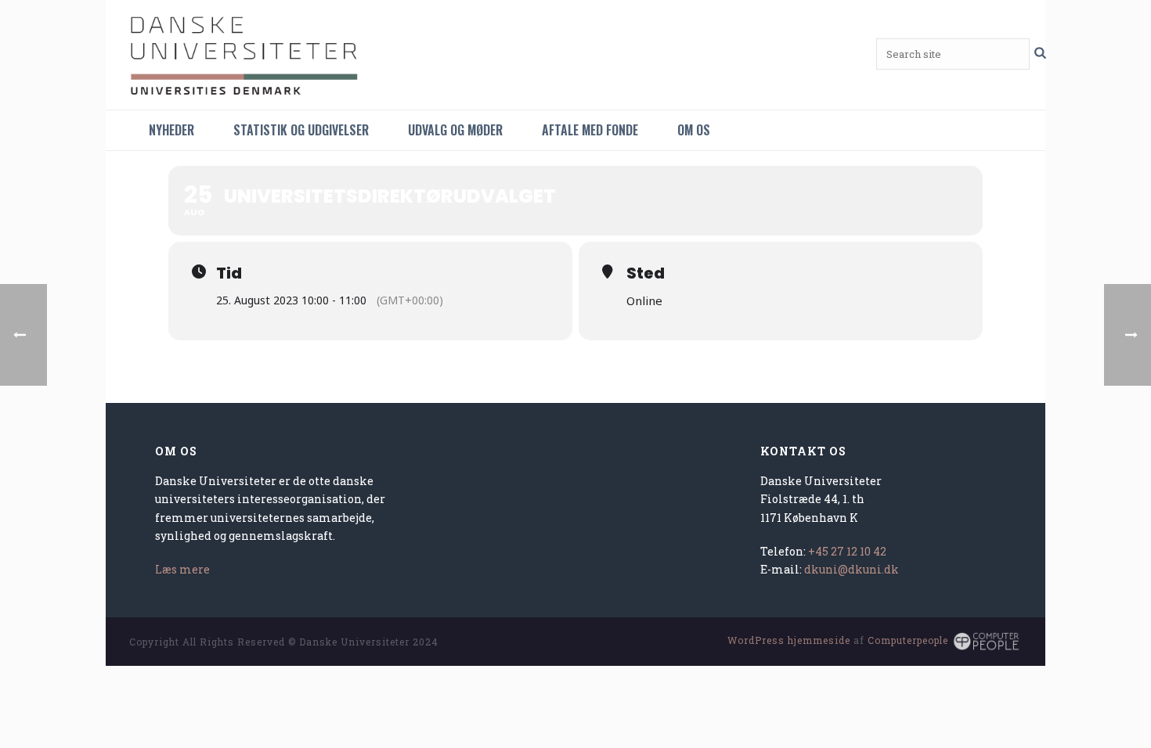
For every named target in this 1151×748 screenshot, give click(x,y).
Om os (693, 129)
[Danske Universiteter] (246, 55)
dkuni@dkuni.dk (851, 569)
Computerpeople (908, 640)
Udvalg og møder (455, 129)
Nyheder (171, 129)
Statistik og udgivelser (301, 129)
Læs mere (182, 569)
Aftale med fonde (590, 129)
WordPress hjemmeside (788, 640)
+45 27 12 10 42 (847, 551)
